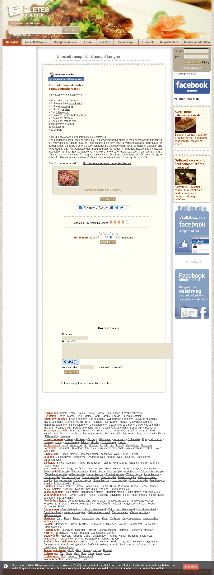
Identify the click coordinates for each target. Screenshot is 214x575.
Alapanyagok (125, 42)
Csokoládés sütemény (115, 427)
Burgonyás (61, 532)
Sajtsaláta (149, 524)
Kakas (81, 413)
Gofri (98, 427)
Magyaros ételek (76, 468)
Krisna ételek (133, 492)
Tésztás (83, 524)
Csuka (104, 486)
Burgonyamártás (131, 518)
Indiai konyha (114, 471)
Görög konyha (113, 468)
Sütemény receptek (55, 418)
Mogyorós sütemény (140, 421)
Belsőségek (51, 553)
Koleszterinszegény (75, 512)
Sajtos (60, 462)
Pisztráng (123, 486)
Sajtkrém (115, 518)
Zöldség (84, 532)
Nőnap (58, 442)
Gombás (71, 462)
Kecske (116, 416)
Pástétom (123, 529)
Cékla (87, 535)
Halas (73, 454)
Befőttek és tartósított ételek (61, 541)
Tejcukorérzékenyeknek (121, 509)
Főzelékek (50, 448)
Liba (108, 413)
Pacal (99, 553)
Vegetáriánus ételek (55, 494)
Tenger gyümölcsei (55, 550)
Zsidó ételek (72, 492)
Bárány (106, 416)
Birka (80, 416)
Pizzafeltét (120, 430)
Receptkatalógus (36, 42)
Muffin (79, 421)
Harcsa (79, 486)
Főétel (92, 494)
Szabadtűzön (51, 556)
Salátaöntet (135, 524)
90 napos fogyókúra (79, 500)
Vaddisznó (76, 445)
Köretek (48, 532)
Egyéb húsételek (131, 416)
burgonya (67, 106)
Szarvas (93, 445)
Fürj (112, 445)
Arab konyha (131, 471)
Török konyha (134, 474)
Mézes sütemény (53, 421)
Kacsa (100, 413)
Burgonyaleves (52, 459)
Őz (85, 445)
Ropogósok (93, 462)
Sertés (61, 416)
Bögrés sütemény (83, 427)
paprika (65, 109)
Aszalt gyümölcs (137, 544)
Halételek (49, 486)
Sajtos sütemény (78, 424)
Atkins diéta (99, 500)
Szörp (152, 544)
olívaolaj (68, 118)
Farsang (92, 439)
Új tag (205, 62)
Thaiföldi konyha (115, 474)
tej (110, 151)
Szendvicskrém (107, 529)
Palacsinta (89, 430)
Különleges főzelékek (83, 448)
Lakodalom (155, 439)
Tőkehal (79, 489)
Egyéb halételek (120, 489)
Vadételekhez (51, 521)
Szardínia (91, 489)
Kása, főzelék (139, 494)
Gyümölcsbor (66, 547)
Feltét (126, 494)
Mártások (49, 518)
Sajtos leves (143, 456)
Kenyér (48, 433)
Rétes (100, 430)
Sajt (85, 559)
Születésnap (109, 442)
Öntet (105, 518)
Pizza (109, 430)
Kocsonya (106, 454)
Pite (106, 421)
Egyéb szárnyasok (132, 413)
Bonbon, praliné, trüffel (143, 427)
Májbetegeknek (52, 515)
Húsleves (129, 456)
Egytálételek (51, 454)
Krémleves (79, 456)
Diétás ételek (51, 509)
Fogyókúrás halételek (109, 503)
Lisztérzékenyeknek (95, 509)
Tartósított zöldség (98, 544)
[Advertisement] (19, 108)
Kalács (123, 421)
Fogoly (120, 445)
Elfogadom (191, 566)
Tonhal (135, 486)
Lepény (132, 430)
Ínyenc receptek (53, 559)
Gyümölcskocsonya (133, 541)
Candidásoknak (53, 512)
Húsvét (69, 439)
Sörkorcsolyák (112, 433)
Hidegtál (80, 529)
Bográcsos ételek (88, 454)
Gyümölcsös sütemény (120, 418)
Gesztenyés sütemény (121, 424)
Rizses (74, 532)
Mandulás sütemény (55, 424)
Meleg (76, 518)
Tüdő (91, 553)
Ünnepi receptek (53, 439)
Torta (87, 421)
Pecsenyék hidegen (142, 529)
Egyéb (104, 445)
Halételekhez (150, 518)
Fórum (88, 42)
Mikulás (95, 442)
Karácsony (119, 439)
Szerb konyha (119, 480)
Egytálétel (115, 494)
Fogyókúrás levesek (142, 500)
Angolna (103, 489)
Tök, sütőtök (66, 538)
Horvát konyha (101, 480)
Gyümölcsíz (152, 541)
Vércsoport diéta (139, 512)
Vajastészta (74, 433)
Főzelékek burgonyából (138, 448)
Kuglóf (113, 421)
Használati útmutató (197, 42)
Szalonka (146, 445)
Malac (88, 416)
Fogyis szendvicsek (135, 503)
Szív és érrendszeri (99, 512)
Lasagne (65, 436)
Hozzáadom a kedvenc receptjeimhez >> (107, 163)
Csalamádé (99, 535)
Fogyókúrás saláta (118, 500)
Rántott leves (114, 456)
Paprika (112, 535)
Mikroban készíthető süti (57, 427)
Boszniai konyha (138, 480)
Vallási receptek (53, 492)
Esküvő (122, 442)
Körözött (91, 529)
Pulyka (91, 413)
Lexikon (105, 42)
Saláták (56, 489)
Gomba (105, 538)
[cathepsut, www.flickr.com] (68, 185)
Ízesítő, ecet (50, 547)
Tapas (68, 559)
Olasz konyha (95, 468)
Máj (62, 553)
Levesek (49, 456)
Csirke (63, 413)
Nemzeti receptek (72, 57)
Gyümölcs (88, 518)
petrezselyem (79, 115)
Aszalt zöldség (118, 544)
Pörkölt (134, 454)
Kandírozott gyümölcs (73, 544)
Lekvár (84, 541)
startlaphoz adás (186, 73)
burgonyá (104, 140)
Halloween (105, 439)
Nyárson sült (86, 556)
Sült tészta (128, 433)
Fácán (116, 413)
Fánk (152, 430)
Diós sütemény (98, 424)
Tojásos (106, 462)
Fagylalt (97, 421)
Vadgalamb (132, 445)
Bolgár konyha (82, 480)
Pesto (77, 559)
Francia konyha (132, 468)
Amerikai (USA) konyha (57, 471)
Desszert (103, 494)
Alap (59, 518)
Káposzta (66, 535)
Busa (113, 486)
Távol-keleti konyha (56, 474)
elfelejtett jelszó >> (192, 67)
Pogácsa (141, 433)
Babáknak (63, 448)
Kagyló (97, 550)
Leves (60, 486)
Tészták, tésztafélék (56, 430)
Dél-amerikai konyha (152, 471)
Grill (63, 556)
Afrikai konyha (77, 474)
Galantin (134, 462)
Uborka (77, 535)
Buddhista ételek (114, 492)
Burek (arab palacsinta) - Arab (187, 113)
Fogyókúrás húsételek (56, 503)
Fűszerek (148, 42)
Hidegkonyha (51, 529)
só (52, 129)
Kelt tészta (60, 433)
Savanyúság (51, 535)
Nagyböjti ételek (152, 492)
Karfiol (122, 535)
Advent (85, 442)
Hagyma (133, 535)
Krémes (69, 421)
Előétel (82, 494)
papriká (150, 142)
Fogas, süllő (92, 486)
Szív (83, 553)
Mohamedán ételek (92, 492)
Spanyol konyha (105, 57)
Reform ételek (120, 512)
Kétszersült (51, 436)
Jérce (72, 413)
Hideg (67, 518)
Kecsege (68, 489)
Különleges (109, 524)
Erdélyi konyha (62, 483)
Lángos (143, 430)
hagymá (136, 142)
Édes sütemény (78, 418)
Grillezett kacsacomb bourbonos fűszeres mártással (190, 164)
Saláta (152, 494)
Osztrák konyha (71, 477)
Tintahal (107, 550)
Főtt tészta (75, 430)
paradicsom (75, 103)
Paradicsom (92, 538)
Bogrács (72, 556)
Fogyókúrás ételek (55, 500)
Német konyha (52, 477)
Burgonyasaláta (53, 527)
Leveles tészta (157, 433)
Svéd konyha (108, 477)
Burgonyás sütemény (148, 424)
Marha (71, 416)
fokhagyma (62, 112)
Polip (71, 550)
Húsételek (50, 416)
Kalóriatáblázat (169, 42)
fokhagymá (100, 145)
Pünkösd (80, 439)
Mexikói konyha (127, 477)
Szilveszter (134, 439)
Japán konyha (95, 474)
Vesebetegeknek (147, 509)
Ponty (69, 486)
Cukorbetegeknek (71, 509)
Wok (116, 454)
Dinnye (79, 538)
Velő (76, 553)
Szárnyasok (51, 413)
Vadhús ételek (52, 445)
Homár (87, 550)
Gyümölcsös (120, 462)
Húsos (64, 454)
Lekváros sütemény (146, 418)
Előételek (49, 462)
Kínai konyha (97, 471)
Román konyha (90, 477)
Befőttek (115, 541)
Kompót (104, 541)
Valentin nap (72, 442)
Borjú (97, 416)
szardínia (72, 100)
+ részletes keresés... (21, 35)
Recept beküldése (65, 42)
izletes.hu (188, 262)
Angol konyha (151, 474)
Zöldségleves (63, 456)
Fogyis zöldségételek (83, 503)
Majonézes (61, 524)
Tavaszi (122, 524)
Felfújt (144, 462)
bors (59, 129)
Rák (78, 550)
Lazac (144, 486)
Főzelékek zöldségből (110, 448)
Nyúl (65, 445)
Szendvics (67, 529)
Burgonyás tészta (92, 433)
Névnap (48, 442)
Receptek (12, 42)
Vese (69, 553)
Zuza (107, 553)
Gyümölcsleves (96, 456)
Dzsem (94, 541)
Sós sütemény (97, 418)
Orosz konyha (80, 471)
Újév (144, 439)
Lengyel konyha (63, 480)
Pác (98, 518)
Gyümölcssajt (51, 544)
